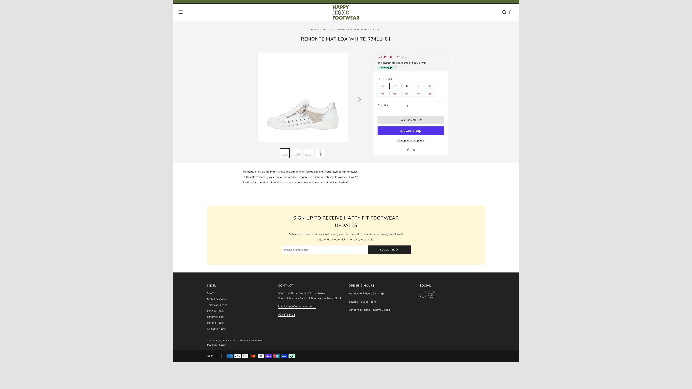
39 (418, 86)
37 (394, 86)
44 (418, 93)
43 (406, 93)
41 (382, 93)
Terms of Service (217, 305)
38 (406, 86)
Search (211, 293)
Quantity (383, 105)
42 (394, 93)
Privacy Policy (215, 311)
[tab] (285, 153)
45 (430, 93)
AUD (210, 356)
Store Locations (216, 299)
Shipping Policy (216, 328)
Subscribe (387, 249)
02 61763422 (286, 314)
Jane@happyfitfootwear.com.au (297, 306)
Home (314, 29)
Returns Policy (216, 317)
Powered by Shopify (217, 344)
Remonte (328, 29)
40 (430, 86)
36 (382, 86)
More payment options (411, 140)
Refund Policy (215, 323)
